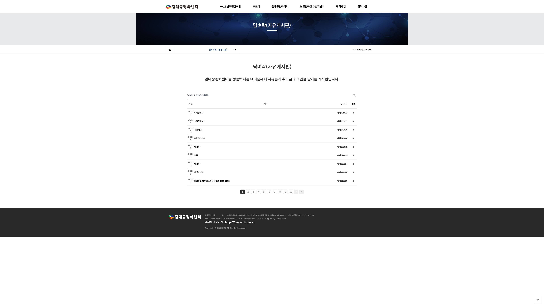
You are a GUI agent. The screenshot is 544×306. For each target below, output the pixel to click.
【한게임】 (199, 129)
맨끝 (301, 192)
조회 (353, 104)
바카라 (197, 146)
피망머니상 (198, 172)
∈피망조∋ (199, 112)
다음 (296, 192)
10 (290, 191)
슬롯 (196, 155)
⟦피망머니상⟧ (199, 138)
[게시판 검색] (354, 95)
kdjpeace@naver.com (275, 218)
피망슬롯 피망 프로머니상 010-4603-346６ (212, 180)
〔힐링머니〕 (199, 121)
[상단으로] (537, 299)
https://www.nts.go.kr (240, 222)
